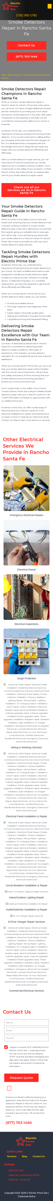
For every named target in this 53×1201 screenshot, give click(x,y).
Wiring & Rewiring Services (26, 747)
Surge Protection (26, 678)
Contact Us (39, 1156)
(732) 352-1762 (26, 15)
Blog (24, 1156)
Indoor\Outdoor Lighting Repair (26, 897)
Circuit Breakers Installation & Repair (26, 885)
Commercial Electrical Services (26, 990)
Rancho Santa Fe (14, 75)
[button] (50, 6)
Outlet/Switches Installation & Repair (26, 909)
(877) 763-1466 (19, 1123)
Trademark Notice (26, 1196)
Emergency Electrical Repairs (26, 515)
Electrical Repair (26, 569)
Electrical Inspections (26, 624)
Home (3, 75)
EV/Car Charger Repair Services (26, 921)
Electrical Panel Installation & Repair (26, 816)
